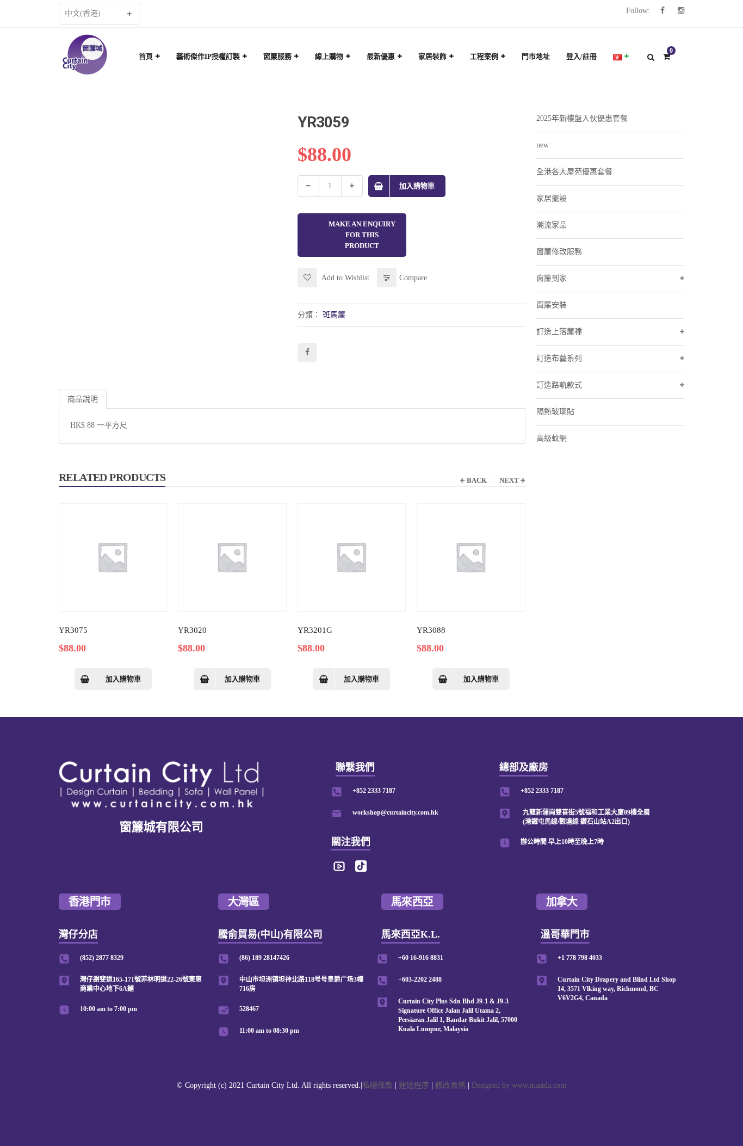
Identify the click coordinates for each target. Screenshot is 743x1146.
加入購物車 (417, 186)
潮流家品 (551, 225)
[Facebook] (662, 11)
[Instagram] (681, 11)
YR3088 (431, 630)
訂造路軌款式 (559, 385)
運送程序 (414, 1085)
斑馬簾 (334, 315)
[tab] (83, 399)
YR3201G (315, 630)
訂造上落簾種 (559, 332)
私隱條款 (377, 1085)
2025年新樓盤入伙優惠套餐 (582, 118)
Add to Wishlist (344, 278)
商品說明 (82, 399)
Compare (413, 278)
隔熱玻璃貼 (555, 412)
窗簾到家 (551, 278)
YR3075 (73, 630)
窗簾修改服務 (559, 252)
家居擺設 (551, 198)
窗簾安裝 (551, 305)
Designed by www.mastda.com (519, 1085)
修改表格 (450, 1085)
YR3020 (192, 630)
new (542, 145)
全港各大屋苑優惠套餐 (574, 172)
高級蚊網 (551, 438)
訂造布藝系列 (559, 358)
